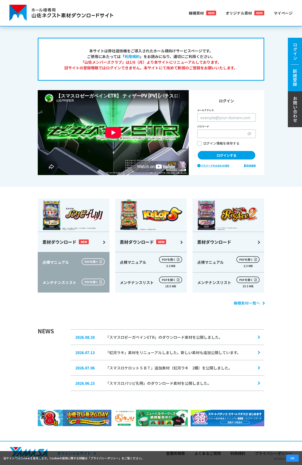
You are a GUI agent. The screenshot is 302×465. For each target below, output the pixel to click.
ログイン (295, 64)
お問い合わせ (295, 109)
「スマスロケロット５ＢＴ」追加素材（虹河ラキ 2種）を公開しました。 (153, 368)
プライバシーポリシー (104, 458)
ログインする (226, 155)
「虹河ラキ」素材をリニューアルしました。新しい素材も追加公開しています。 (158, 352)
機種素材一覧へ (247, 303)
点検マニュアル (147, 263)
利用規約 (132, 56)
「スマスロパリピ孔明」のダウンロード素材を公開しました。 (143, 383)
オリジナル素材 (239, 13)
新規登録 (251, 165)
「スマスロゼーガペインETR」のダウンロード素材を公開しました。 (148, 337)
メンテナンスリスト (148, 284)
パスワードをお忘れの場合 (215, 165)
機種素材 (196, 13)
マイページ (283, 13)
